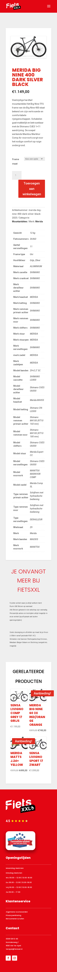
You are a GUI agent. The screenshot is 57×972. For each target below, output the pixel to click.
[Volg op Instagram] (14, 958)
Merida (39, 221)
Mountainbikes (19, 221)
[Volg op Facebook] (8, 958)
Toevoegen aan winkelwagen (31, 188)
